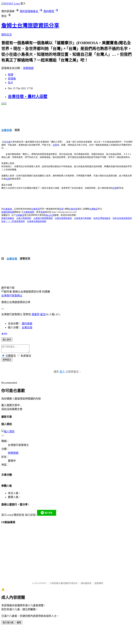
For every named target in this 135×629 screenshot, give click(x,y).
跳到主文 (6, 34)
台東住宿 (27, 327)
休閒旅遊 (28, 68)
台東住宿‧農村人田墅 (27, 96)
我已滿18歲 (8, 622)
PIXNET (43, 583)
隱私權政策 (86, 583)
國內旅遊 (27, 323)
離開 (19, 622)
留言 (42, 314)
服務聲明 (98, 583)
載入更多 (7, 339)
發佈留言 (7, 359)
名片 (10, 82)
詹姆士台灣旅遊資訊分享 (30, 25)
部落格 (12, 78)
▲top (4, 333)
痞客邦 (36, 314)
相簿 (10, 74)
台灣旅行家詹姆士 (11, 295)
